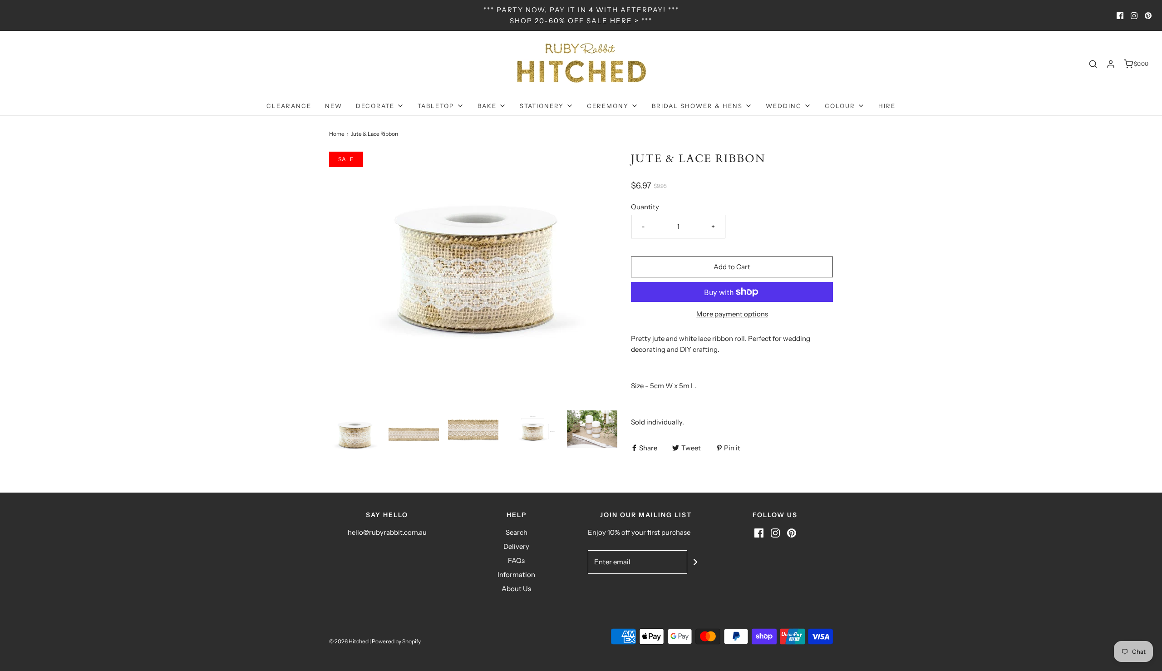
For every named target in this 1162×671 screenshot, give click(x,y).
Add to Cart (732, 266)
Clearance (288, 105)
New (333, 105)
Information (516, 574)
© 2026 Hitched (349, 641)
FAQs (516, 560)
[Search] (1093, 64)
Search (516, 532)
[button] (354, 435)
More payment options (732, 314)
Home (337, 133)
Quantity (645, 206)
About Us (516, 588)
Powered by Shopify (396, 641)
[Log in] (1110, 64)
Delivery (516, 546)
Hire (887, 105)
